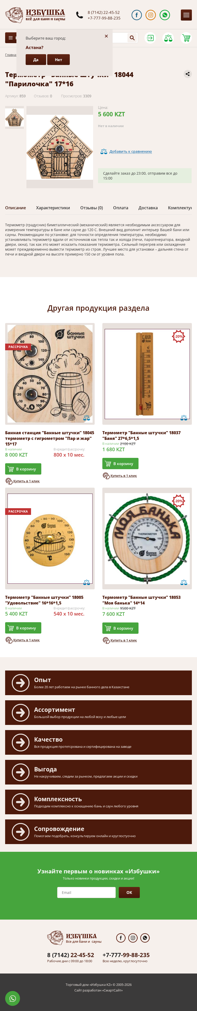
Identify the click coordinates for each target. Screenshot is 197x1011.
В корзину (26, 468)
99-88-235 (126, 955)
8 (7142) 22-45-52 (104, 12)
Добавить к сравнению (131, 151)
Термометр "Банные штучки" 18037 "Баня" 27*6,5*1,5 (141, 435)
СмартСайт (112, 990)
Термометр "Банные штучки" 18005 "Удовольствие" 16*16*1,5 (44, 600)
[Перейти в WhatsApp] (165, 15)
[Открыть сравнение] (168, 38)
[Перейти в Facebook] (137, 15)
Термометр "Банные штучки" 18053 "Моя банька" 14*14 (141, 600)
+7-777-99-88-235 (104, 18)
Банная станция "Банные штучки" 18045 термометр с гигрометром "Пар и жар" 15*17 (49, 438)
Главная (11, 54)
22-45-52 (70, 955)
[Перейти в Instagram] (150, 15)
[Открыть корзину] (186, 38)
